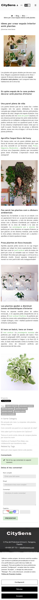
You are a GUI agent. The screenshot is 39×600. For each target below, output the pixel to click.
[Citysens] (9, 5)
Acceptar (19, 596)
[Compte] (17, 5)
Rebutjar (19, 589)
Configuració (19, 582)
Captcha (6, 508)
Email (5, 481)
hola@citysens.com (27, 547)
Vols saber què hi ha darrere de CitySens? (16, 432)
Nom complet (7, 473)
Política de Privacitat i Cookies (11, 574)
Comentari (6, 489)
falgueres (4, 148)
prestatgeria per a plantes (24, 227)
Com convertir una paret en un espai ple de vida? (19, 428)
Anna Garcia (11, 29)
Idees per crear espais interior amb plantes (16, 450)
